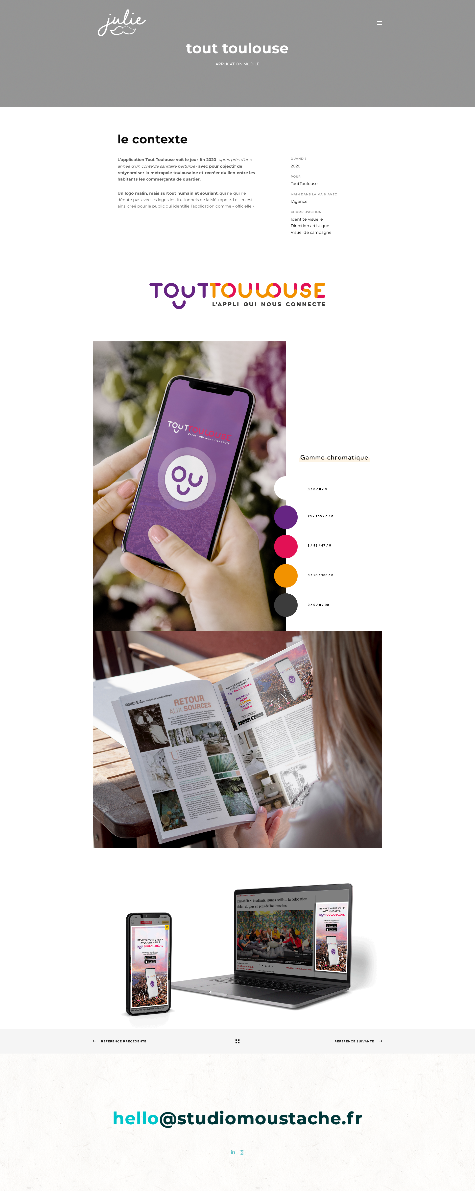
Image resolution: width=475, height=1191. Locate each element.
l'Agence (299, 201)
